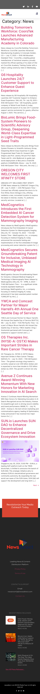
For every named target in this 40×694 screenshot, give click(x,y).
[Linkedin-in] (21, 690)
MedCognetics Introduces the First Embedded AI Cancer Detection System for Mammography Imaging (19, 213)
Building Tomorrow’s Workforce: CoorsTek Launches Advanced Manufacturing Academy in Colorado (17, 35)
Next (36, 485)
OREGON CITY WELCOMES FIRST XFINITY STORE (15, 174)
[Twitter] (18, 690)
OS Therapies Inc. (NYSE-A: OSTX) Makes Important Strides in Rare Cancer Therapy (19, 343)
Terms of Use (20, 573)
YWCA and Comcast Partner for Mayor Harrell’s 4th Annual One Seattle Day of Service (19, 307)
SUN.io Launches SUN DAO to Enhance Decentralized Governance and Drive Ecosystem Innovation (18, 429)
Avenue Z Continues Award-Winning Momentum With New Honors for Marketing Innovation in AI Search (19, 384)
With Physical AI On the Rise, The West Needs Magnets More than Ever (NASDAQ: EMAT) (26, 659)
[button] (36, 13)
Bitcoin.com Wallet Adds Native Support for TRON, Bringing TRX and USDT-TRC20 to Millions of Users (26, 640)
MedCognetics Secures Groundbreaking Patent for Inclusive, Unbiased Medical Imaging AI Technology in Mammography (19, 260)
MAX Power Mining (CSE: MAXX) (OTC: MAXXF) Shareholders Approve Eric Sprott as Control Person (26, 622)
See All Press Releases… (15, 669)
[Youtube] (23, 690)
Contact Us (20, 596)
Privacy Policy (20, 569)
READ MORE (22, 628)
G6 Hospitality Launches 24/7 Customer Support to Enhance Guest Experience (17, 83)
